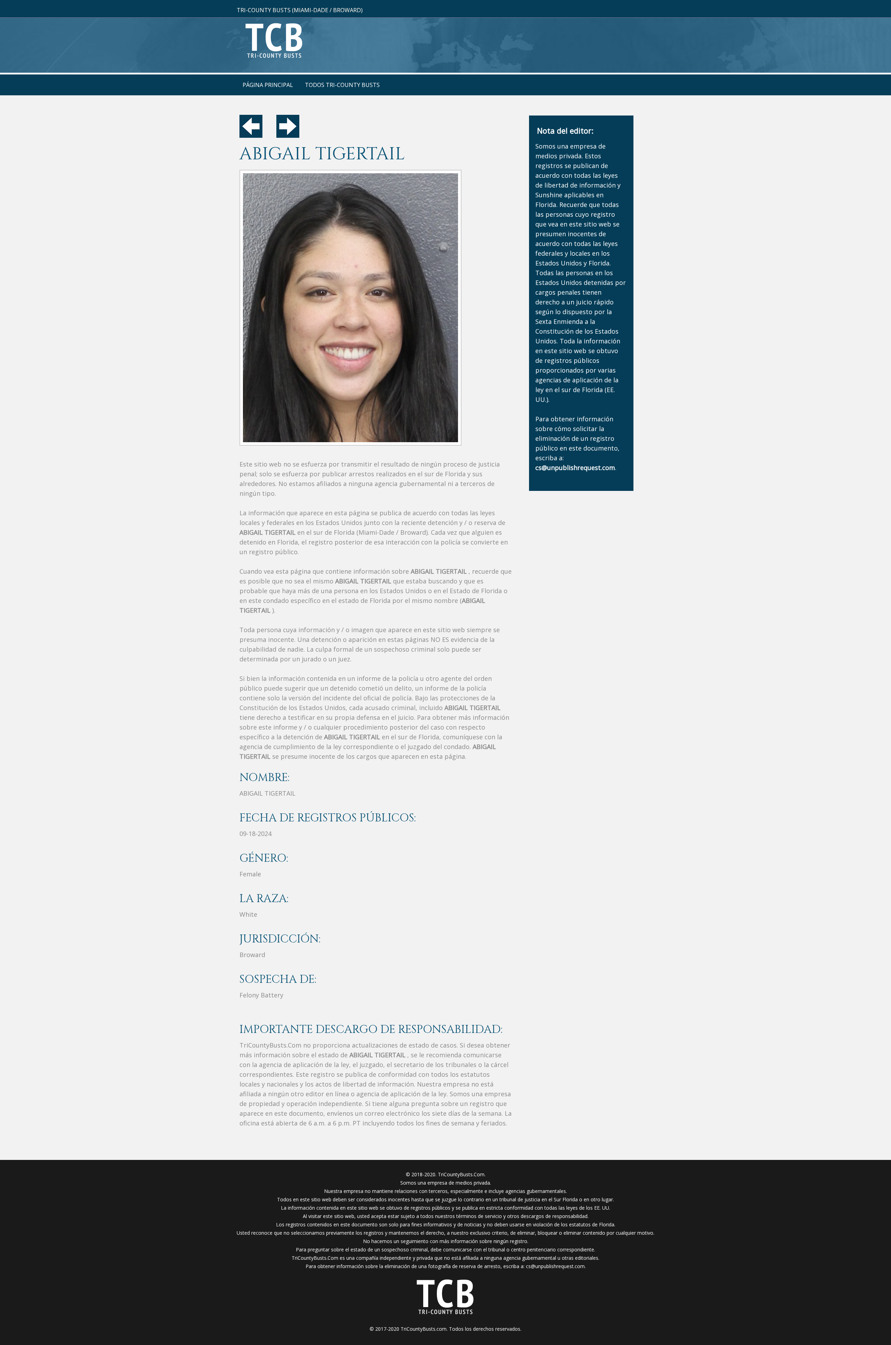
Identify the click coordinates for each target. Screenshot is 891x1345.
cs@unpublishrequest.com (555, 1266)
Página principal (268, 85)
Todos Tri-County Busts (342, 85)
